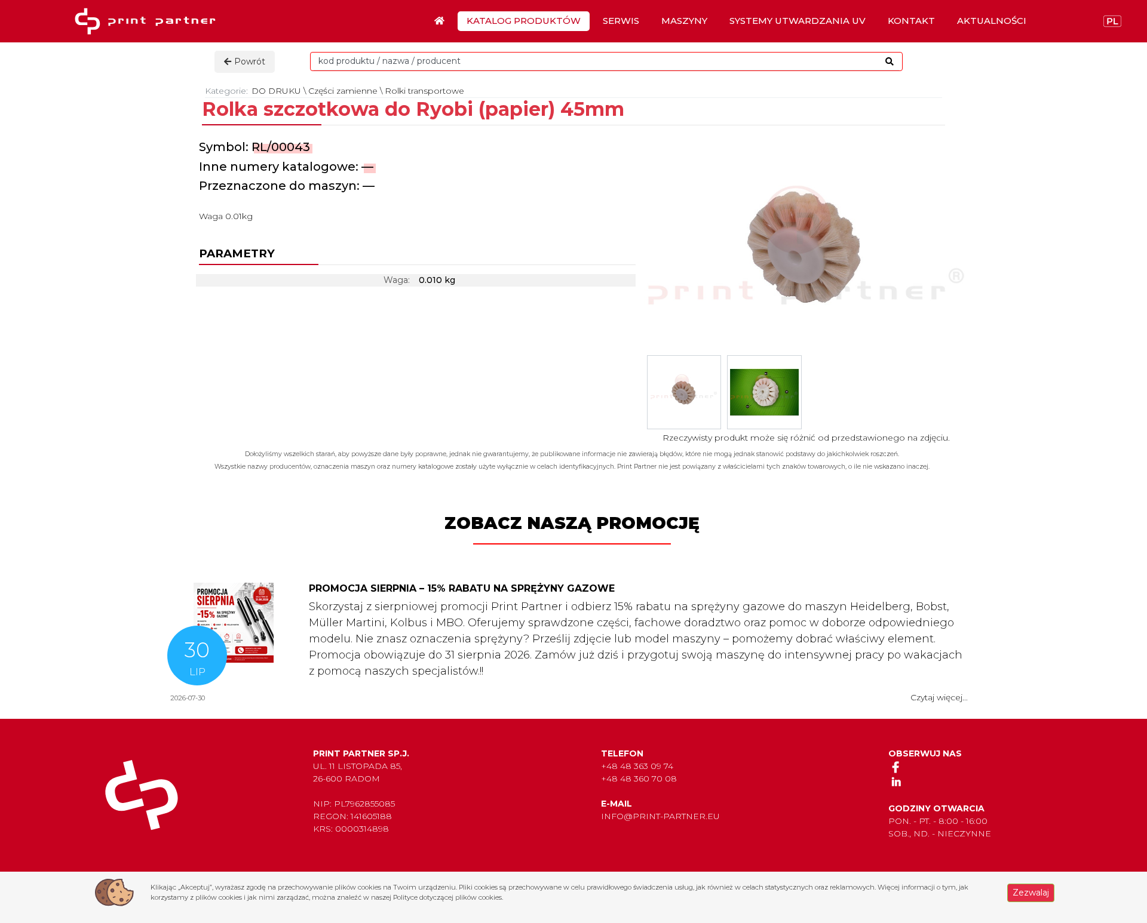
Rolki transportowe (424, 90)
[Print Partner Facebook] (895, 766)
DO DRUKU (276, 90)
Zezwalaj (1031, 892)
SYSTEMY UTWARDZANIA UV (797, 20)
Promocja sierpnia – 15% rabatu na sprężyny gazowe (462, 588)
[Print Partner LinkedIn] (895, 781)
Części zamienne (343, 90)
